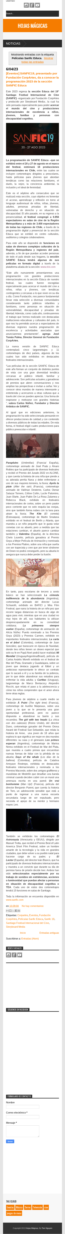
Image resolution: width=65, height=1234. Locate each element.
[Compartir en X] (13, 910)
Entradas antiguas (49, 933)
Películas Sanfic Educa (30, 919)
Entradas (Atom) (30, 938)
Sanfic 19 (49, 919)
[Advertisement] (28, 984)
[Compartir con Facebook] (16, 910)
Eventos (33, 915)
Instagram (26, 5)
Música (19, 1207)
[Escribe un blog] (10, 910)
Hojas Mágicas (32, 25)
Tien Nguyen (47, 1228)
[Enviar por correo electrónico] (7, 910)
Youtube (37, 5)
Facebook (31, 5)
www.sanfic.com (14, 900)
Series (28, 1207)
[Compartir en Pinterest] (18, 910)
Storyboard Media (15, 926)
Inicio (23, 933)
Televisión (37, 1207)
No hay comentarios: (33, 906)
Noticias (13, 43)
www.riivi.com (48, 267)
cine (46, 1207)
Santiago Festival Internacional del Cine (27, 923)
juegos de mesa (14, 1213)
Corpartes (22, 915)
